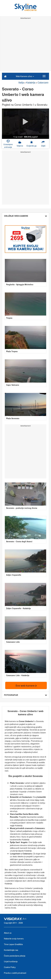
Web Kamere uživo (24, 76)
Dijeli (43, 145)
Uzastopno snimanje (8, 145)
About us (8, 932)
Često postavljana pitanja (14, 955)
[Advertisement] (25, 45)
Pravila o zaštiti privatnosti (15, 972)
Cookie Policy (10, 967)
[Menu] (44, 76)
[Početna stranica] (5, 76)
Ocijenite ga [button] (31, 145)
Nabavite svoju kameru (14, 938)
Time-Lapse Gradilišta (13, 944)
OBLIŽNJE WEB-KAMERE (16, 215)
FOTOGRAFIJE (11, 695)
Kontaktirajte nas (11, 950)
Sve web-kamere (25, 685)
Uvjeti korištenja (11, 961)
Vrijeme (20, 145)
